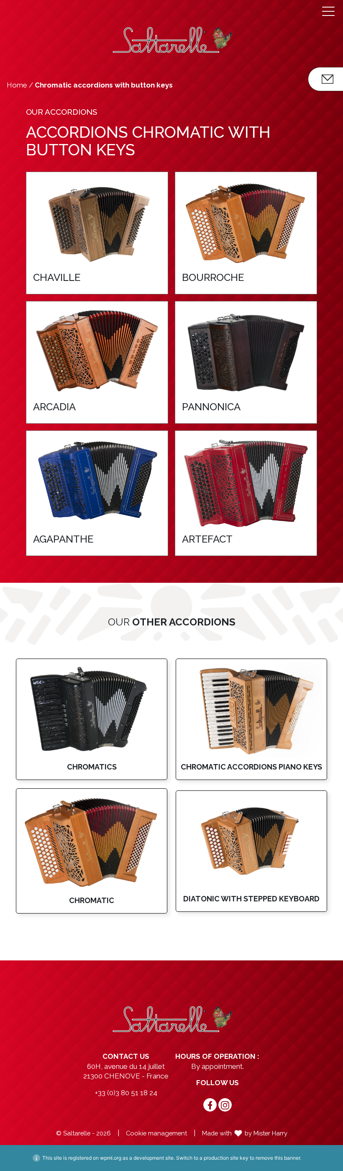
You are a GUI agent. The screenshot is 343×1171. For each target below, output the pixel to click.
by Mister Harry (266, 1133)
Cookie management (156, 1133)
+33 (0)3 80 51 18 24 (126, 1093)
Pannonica (211, 407)
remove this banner (278, 1158)
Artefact (207, 539)
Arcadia (54, 407)
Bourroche (213, 277)
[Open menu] (328, 11)
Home (17, 85)
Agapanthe (63, 539)
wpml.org (110, 1158)
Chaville (56, 277)
